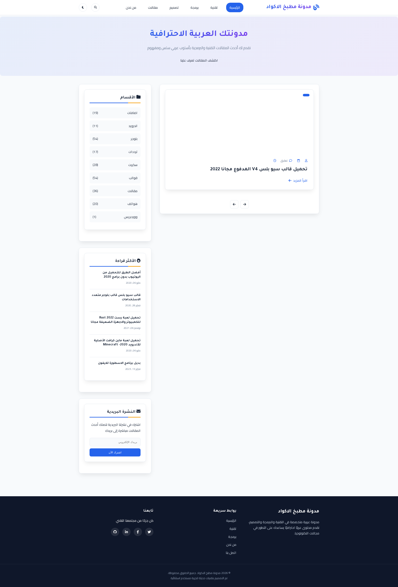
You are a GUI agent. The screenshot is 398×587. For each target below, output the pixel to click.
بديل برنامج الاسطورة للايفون (119, 363)
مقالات (153, 7)
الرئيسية (234, 7)
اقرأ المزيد (300, 181)
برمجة (195, 7)
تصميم (174, 7)
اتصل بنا (231, 552)
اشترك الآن (115, 452)
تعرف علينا (187, 60)
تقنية (214, 7)
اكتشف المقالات (206, 60)
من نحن (131, 7)
